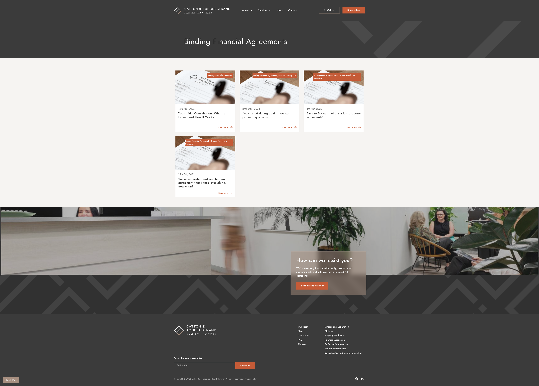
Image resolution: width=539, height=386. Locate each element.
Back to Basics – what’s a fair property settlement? (333, 115)
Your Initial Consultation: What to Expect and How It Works (201, 115)
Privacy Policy (251, 378)
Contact (292, 10)
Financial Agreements (335, 340)
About (245, 10)
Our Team (303, 326)
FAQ (300, 340)
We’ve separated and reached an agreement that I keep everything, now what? (202, 183)
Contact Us (303, 335)
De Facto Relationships (336, 344)
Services (262, 10)
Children (329, 331)
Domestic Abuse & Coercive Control (343, 353)
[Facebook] (356, 378)
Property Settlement (335, 335)
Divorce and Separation (337, 326)
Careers (302, 344)
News (280, 10)
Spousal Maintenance (335, 348)
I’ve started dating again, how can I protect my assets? (267, 115)
